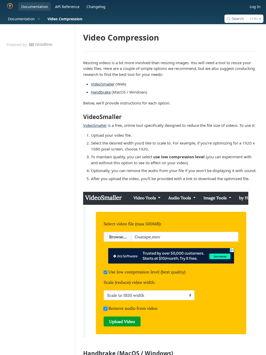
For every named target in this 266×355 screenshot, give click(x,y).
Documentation (34, 6)
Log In (255, 6)
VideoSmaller (103, 84)
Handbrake (101, 92)
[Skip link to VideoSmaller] (79, 117)
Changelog (96, 6)
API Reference (67, 6)
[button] (170, 265)
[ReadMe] (40, 45)
